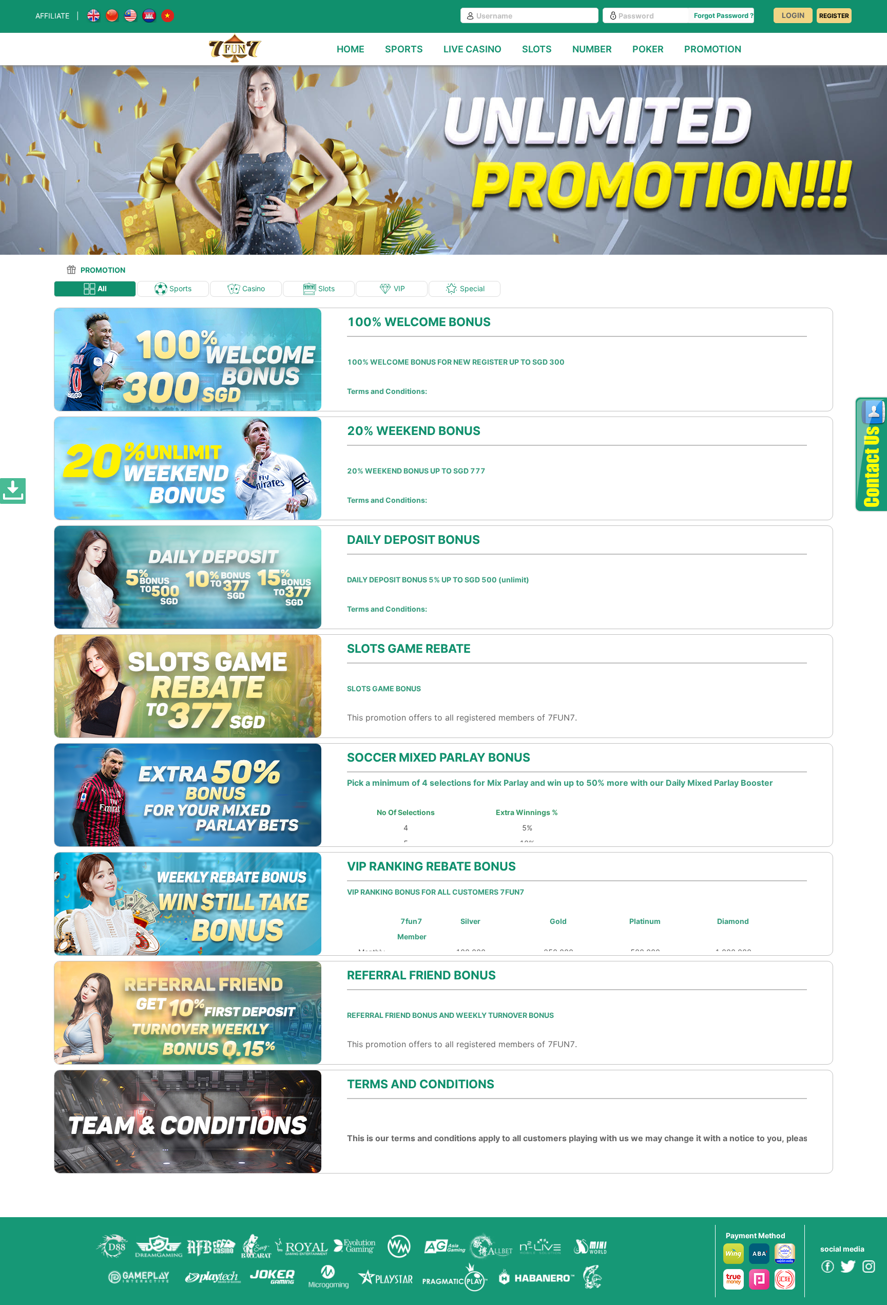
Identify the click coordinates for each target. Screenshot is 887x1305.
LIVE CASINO (473, 49)
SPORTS (404, 49)
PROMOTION (712, 49)
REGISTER (834, 16)
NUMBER (592, 49)
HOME (350, 49)
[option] (443, 152)
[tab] (84, 267)
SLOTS (537, 49)
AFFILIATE (52, 15)
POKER (648, 49)
